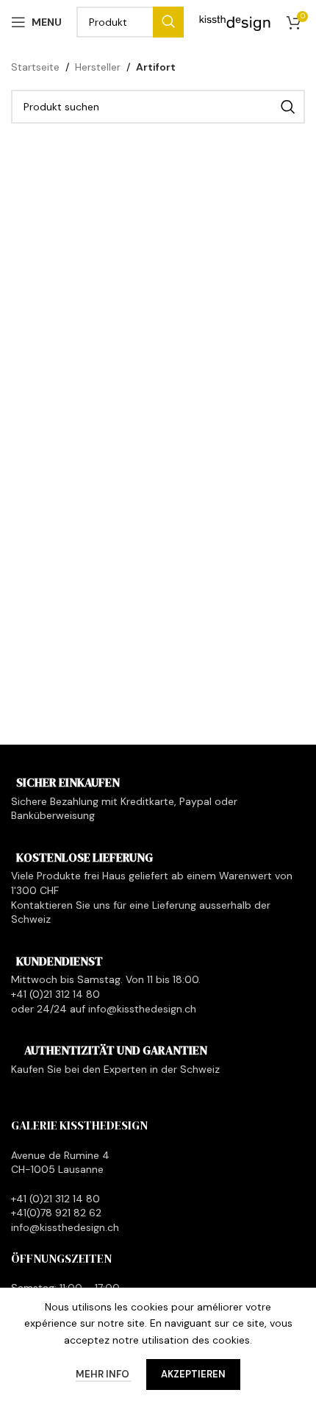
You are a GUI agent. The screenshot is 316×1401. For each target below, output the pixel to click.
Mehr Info (104, 1374)
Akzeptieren (193, 1374)
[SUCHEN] (168, 22)
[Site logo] (235, 21)
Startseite (35, 67)
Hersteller (98, 67)
